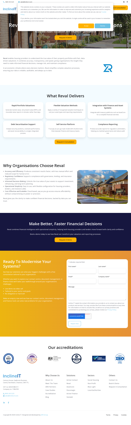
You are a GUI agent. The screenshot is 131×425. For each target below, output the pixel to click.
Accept (86, 26)
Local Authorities (94, 390)
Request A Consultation (118, 387)
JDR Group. (44, 415)
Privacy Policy (111, 310)
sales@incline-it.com (11, 396)
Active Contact (72, 380)
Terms (108, 415)
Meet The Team (51, 383)
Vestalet (70, 397)
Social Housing (93, 380)
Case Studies (50, 390)
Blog (47, 397)
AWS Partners (50, 387)
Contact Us (113, 380)
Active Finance (72, 393)
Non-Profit (92, 383)
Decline (102, 26)
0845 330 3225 (9, 394)
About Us (49, 380)
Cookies (124, 415)
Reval (69, 383)
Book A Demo (114, 383)
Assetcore (70, 387)
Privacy (115, 415)
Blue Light (92, 387)
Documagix (71, 390)
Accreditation (50, 393)
